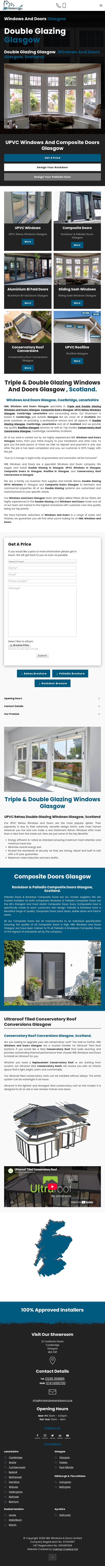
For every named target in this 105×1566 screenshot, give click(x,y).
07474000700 (55, 1383)
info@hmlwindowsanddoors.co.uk (52, 1400)
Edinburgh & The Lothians (70, 1476)
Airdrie (12, 1462)
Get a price (52, 157)
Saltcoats (65, 1515)
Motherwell (15, 1477)
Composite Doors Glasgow (57, 410)
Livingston (65, 1482)
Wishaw (13, 1487)
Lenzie (12, 1515)
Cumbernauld (17, 1467)
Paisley (63, 1462)
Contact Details (13, 706)
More (28, 241)
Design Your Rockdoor (52, 167)
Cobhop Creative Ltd (65, 1549)
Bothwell (14, 1496)
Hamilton (14, 1482)
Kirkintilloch (15, 1520)
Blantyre (14, 1501)
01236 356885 (55, 1379)
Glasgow (60, 1451)
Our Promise (11, 714)
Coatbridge (15, 1457)
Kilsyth (12, 1525)
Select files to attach (20, 641)
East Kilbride (66, 1467)
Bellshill (13, 1472)
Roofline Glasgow (28, 427)
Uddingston (16, 1492)
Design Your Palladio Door (52, 177)
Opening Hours (13, 698)
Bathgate (65, 1487)
